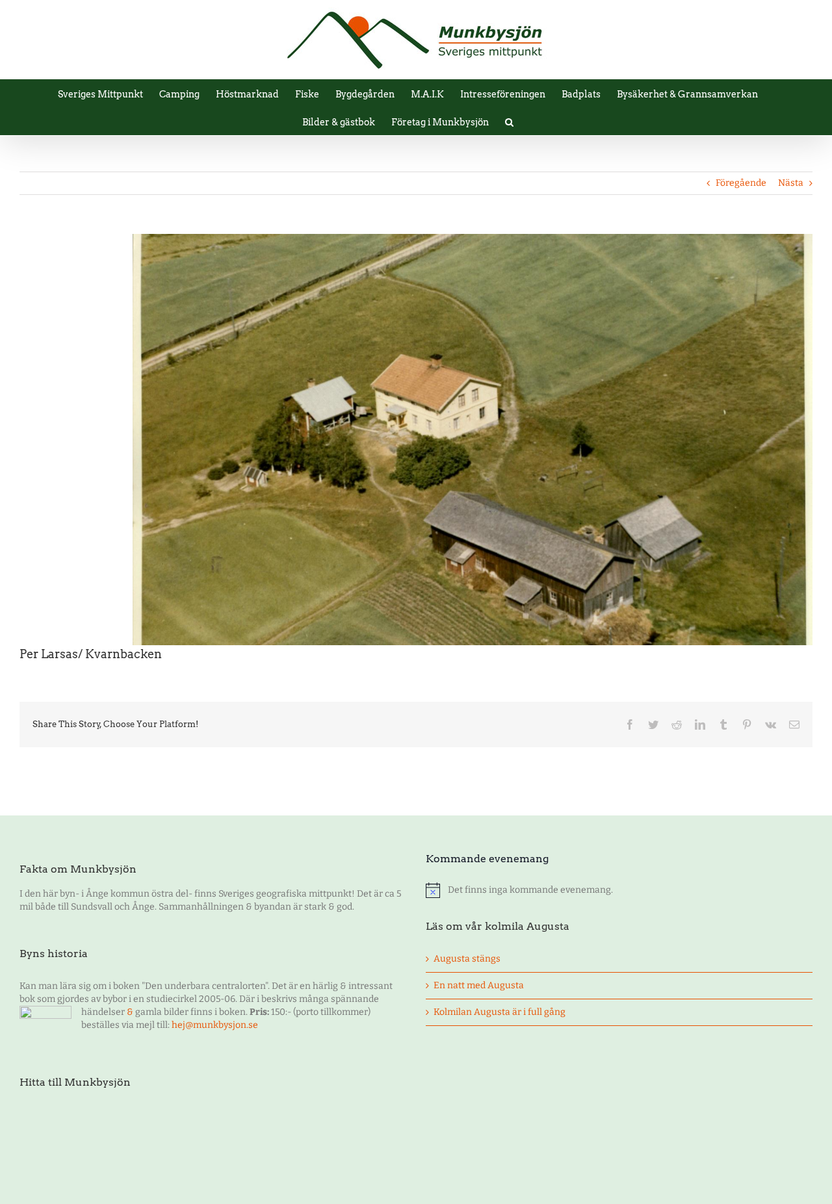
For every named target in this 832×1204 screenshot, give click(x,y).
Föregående (741, 182)
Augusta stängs (467, 958)
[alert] (619, 890)
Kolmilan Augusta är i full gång (500, 1012)
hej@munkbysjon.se (215, 1025)
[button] (509, 121)
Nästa (790, 182)
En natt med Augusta (479, 985)
